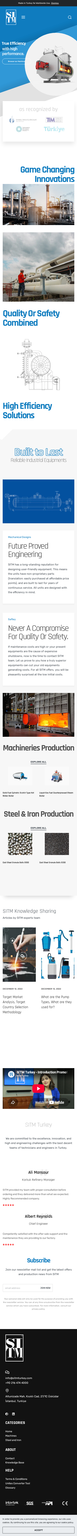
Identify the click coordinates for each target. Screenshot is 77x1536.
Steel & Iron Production (38, 814)
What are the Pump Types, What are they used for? (56, 1002)
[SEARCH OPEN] (70, 17)
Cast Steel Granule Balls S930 (16, 862)
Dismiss (55, 3)
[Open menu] (23, 17)
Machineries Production (38, 748)
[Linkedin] (13, 1414)
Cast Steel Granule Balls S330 (52, 862)
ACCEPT (38, 1530)
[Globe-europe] (6, 1414)
